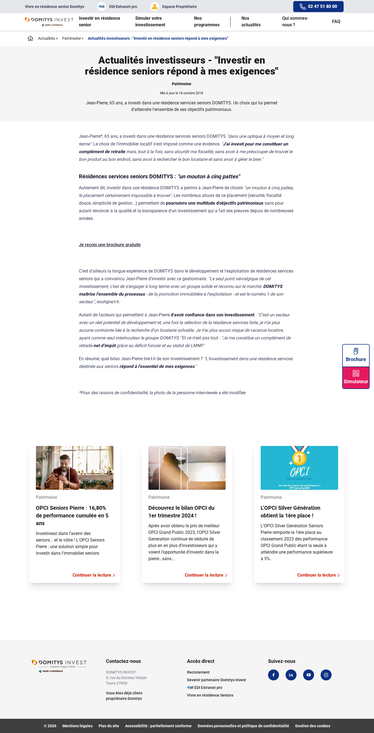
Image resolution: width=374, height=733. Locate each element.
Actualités (48, 38)
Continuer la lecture (92, 575)
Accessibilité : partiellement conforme (158, 726)
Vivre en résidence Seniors (210, 695)
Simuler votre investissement (150, 21)
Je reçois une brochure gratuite (110, 244)
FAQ (336, 21)
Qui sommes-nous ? (295, 21)
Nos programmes (207, 21)
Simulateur (356, 381)
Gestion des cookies (312, 726)
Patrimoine (73, 38)
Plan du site (109, 726)
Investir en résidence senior (99, 21)
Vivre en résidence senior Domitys (54, 6)
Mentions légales (77, 726)
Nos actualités (251, 21)
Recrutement (198, 672)
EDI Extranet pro (123, 6)
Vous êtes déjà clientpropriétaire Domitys (124, 696)
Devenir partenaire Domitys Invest (216, 680)
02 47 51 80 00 (322, 6)
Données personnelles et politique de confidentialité (243, 726)
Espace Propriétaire (179, 6)
